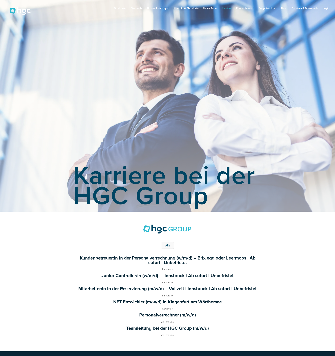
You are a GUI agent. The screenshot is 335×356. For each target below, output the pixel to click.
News (284, 8)
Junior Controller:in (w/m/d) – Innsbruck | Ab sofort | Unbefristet (167, 275)
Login (326, 8)
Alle (167, 245)
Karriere (227, 8)
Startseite (137, 8)
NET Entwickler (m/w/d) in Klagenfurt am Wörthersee (167, 302)
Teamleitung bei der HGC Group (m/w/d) (167, 328)
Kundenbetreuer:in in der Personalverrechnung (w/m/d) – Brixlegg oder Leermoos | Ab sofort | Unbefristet (167, 260)
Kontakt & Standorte (186, 8)
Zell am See (167, 322)
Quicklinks (120, 8)
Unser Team (210, 8)
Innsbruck (167, 269)
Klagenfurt (167, 308)
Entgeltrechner (268, 8)
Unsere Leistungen (158, 8)
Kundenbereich (245, 8)
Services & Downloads (305, 8)
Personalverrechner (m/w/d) (167, 315)
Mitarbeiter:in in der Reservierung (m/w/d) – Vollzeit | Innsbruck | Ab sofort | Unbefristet (167, 288)
